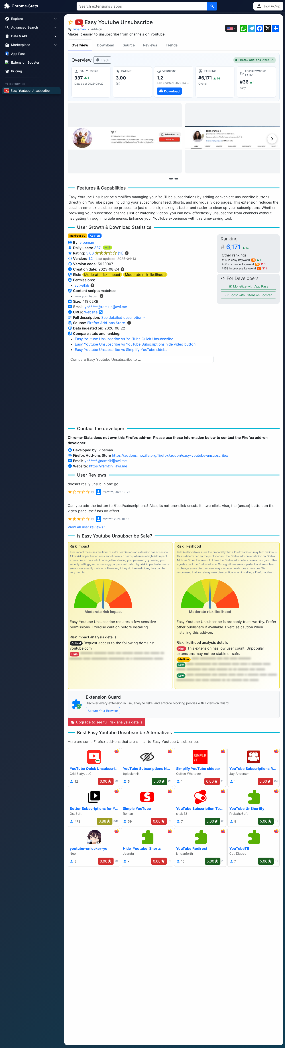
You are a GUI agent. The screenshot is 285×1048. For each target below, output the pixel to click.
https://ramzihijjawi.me (108, 466)
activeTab (82, 285)
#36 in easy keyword (238, 260)
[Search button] (212, 6)
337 (98, 248)
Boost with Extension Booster (250, 295)
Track (104, 60)
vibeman (79, 29)
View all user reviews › (87, 527)
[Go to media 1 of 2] (171, 178)
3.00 (105, 253)
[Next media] (272, 139)
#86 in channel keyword (240, 264)
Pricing (16, 71)
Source (129, 45)
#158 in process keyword (241, 268)
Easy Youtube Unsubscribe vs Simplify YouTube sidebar (122, 349)
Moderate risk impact (102, 274)
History (17, 83)
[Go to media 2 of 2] (176, 178)
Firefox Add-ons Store (253, 60)
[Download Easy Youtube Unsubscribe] (173, 82)
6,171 (237, 247)
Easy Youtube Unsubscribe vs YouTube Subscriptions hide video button (135, 344)
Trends (172, 45)
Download (105, 45)
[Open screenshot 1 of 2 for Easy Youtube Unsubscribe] (125, 138)
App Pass (18, 54)
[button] (268, 6)
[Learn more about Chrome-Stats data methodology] (129, 323)
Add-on (96, 29)
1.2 (90, 258)
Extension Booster (25, 62)
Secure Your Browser (103, 711)
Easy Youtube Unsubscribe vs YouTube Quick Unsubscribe (124, 339)
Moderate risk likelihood (145, 274)
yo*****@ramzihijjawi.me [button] (106, 306)
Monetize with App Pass (250, 286)
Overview (79, 45)
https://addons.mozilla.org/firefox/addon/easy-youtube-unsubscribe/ (170, 455)
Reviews (150, 45)
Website (91, 312)
